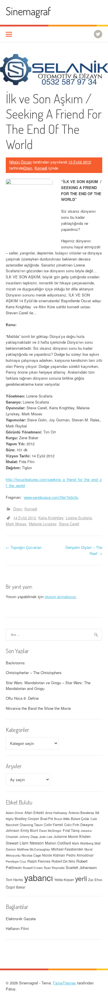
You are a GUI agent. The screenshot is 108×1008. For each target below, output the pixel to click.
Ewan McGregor (50, 830)
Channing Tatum (31, 824)
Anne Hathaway (56, 812)
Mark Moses (16, 523)
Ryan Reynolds (54, 868)
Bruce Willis (62, 819)
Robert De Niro (63, 861)
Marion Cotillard (58, 843)
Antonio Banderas (81, 812)
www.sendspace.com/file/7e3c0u (51, 497)
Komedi (41, 168)
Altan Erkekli (34, 812)
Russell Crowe (33, 868)
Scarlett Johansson (81, 867)
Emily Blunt (29, 830)
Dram (27, 168)
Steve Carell (69, 523)
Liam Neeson (32, 843)
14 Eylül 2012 (24, 517)
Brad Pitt (46, 818)
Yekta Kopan (64, 879)
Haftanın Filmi (17, 928)
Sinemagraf (28, 11)
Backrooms (15, 662)
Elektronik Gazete (21, 918)
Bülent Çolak (80, 818)
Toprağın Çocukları (23, 547)
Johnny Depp (28, 836)
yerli (81, 878)
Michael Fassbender (67, 849)
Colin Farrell (53, 824)
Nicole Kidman (53, 855)
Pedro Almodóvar (80, 855)
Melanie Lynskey (42, 523)
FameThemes (64, 983)
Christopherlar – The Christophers (34, 672)
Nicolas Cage (31, 855)
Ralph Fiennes (38, 861)
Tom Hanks (14, 879)
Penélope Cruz (16, 861)
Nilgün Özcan (20, 162)
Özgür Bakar (15, 887)
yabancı (38, 877)
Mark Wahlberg (82, 843)
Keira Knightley (50, 517)
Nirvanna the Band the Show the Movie (38, 708)
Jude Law (45, 836)
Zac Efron (95, 879)
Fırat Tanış (71, 830)
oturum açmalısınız (60, 596)
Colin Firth (71, 824)
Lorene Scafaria (79, 517)
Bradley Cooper (27, 818)
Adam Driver (14, 812)
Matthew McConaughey (33, 849)
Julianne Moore (66, 836)
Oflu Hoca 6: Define (22, 698)
